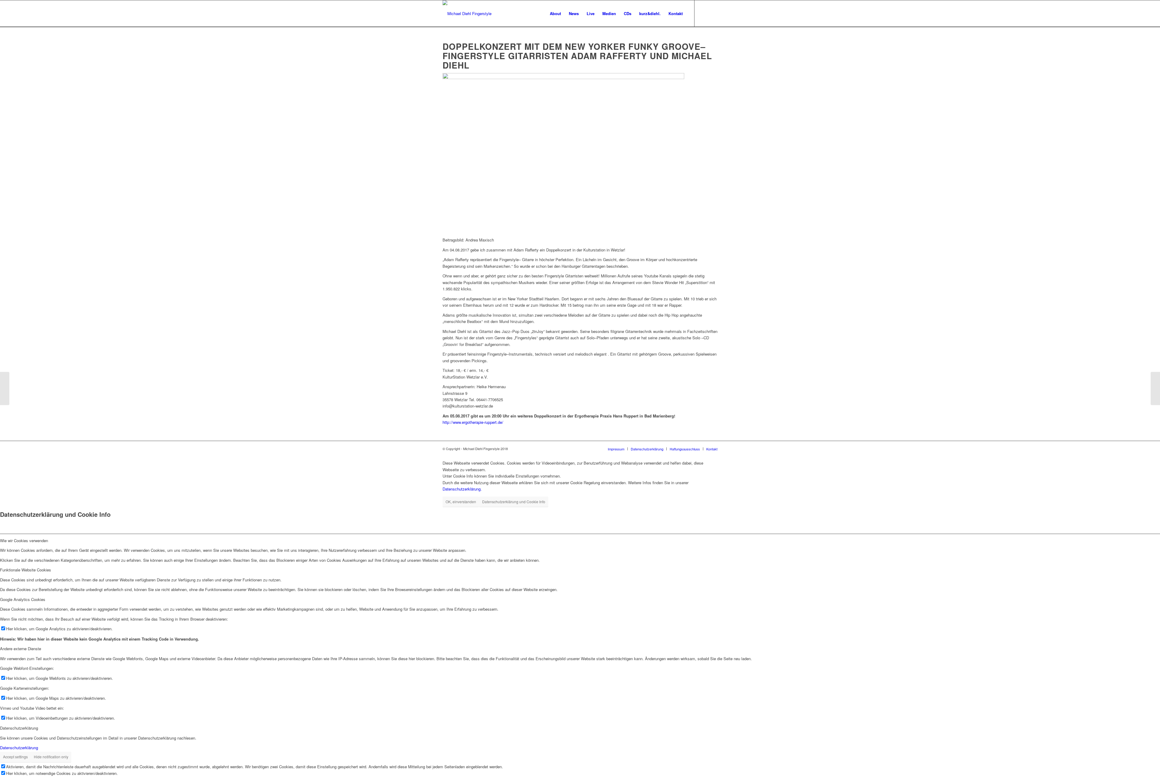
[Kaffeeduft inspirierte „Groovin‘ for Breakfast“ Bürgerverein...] (1155, 388)
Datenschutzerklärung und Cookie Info (513, 501)
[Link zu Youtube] (712, 13)
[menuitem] (555, 13)
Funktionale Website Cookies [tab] (25, 570)
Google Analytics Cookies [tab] (22, 599)
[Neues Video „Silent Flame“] (4, 388)
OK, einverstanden (461, 501)
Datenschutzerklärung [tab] (19, 728)
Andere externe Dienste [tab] (20, 648)
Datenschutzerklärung (19, 747)
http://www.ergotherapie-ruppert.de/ (473, 422)
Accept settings (15, 756)
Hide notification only (51, 756)
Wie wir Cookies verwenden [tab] (24, 540)
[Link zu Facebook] (703, 13)
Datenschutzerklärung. (462, 489)
